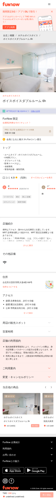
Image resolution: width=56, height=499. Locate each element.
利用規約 (7, 448)
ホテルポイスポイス (28, 35)
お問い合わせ (9, 454)
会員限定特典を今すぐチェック (15, 122)
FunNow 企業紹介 (11, 442)
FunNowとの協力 (11, 461)
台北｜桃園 (8, 35)
